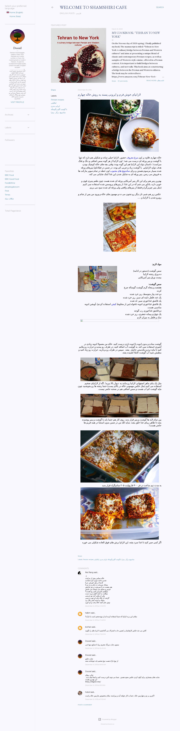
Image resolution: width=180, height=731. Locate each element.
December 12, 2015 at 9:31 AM (95, 699)
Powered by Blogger (109, 719)
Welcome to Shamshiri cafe (93, 7)
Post (7, 191)
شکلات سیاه (9, 199)
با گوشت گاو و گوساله (59, 109)
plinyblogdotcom (12, 187)
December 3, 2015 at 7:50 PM (95, 634)
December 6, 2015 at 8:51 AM (95, 685)
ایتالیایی (53, 103)
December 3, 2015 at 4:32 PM (95, 606)
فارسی (78, 13)
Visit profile (17, 102)
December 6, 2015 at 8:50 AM (95, 664)
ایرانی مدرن (55, 106)
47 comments (122, 81)
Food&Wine (10, 183)
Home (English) (16, 12)
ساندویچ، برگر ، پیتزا (58, 112)
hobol (87, 692)
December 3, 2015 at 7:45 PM (95, 620)
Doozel (88, 641)
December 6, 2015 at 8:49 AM (95, 648)
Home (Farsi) (15, 16)
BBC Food (9, 175)
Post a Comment (85, 705)
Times (7, 195)
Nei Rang (89, 572)
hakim (87, 613)
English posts (67, 13)
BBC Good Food (12, 179)
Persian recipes (57, 100)
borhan (88, 627)
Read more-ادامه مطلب (155, 80)
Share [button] (114, 81)
